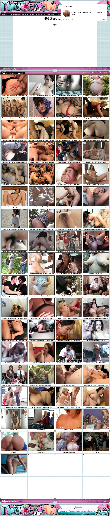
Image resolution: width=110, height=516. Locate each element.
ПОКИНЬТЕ (90, 511)
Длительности (104, 72)
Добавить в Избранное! (12, 69)
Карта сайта (78, 507)
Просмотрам (95, 72)
